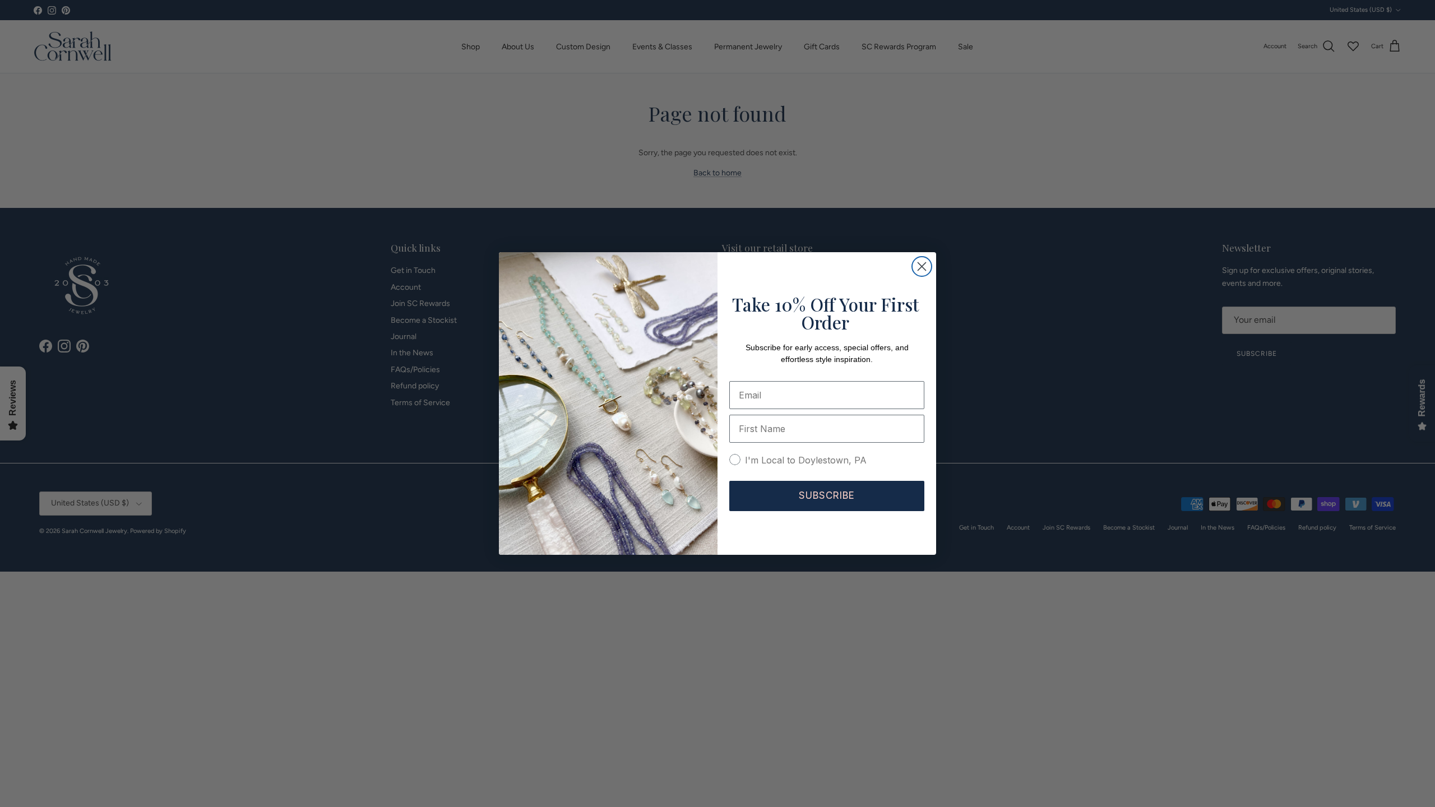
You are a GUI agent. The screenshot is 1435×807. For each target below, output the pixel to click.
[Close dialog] (922, 266)
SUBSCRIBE (827, 495)
